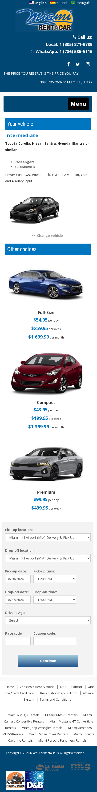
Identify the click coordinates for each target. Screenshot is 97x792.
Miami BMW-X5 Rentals (61, 715)
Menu (78, 103)
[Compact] (46, 374)
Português (83, 2)
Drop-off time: (45, 592)
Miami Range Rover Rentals (48, 734)
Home (10, 687)
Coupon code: (44, 633)
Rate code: (14, 633)
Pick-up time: (44, 571)
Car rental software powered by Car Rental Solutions (50, 766)
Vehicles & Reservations (37, 687)
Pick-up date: (16, 571)
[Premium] (46, 464)
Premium (46, 492)
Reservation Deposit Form (58, 693)
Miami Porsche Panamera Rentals (62, 740)
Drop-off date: (17, 592)
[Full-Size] (46, 284)
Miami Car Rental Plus (48, 21)
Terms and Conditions (55, 699)
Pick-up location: (19, 529)
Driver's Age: (15, 612)
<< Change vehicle (47, 235)
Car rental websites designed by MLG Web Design (80, 766)
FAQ (63, 687)
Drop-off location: (20, 550)
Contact (76, 687)
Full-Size (46, 312)
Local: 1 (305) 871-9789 (69, 44)
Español (61, 2)
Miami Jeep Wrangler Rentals (42, 728)
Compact (46, 402)
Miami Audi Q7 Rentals (24, 715)
